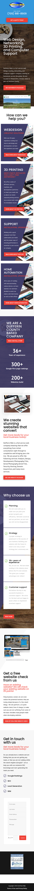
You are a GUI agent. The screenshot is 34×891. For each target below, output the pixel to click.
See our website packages (15, 88)
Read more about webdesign (15, 155)
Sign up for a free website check (16, 721)
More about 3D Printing (14, 209)
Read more (8, 616)
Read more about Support (15, 254)
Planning (13, 505)
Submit (23, 838)
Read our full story (15, 341)
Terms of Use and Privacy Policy (17, 888)
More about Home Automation (16, 303)
